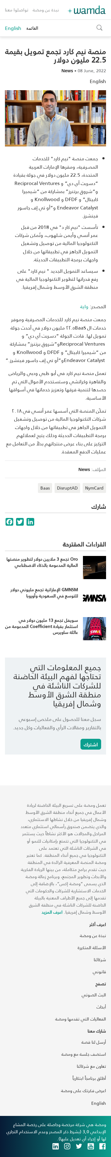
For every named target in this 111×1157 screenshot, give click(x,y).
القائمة (32, 28)
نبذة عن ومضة (46, 10)
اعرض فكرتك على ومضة (83, 1090)
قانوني (99, 971)
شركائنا (100, 959)
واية (84, 306)
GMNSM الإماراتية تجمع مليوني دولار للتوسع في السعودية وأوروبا (44, 592)
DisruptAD (67, 488)
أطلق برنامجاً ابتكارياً (89, 1078)
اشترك (91, 744)
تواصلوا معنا (16, 10)
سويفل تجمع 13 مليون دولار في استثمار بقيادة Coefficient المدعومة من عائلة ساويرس (41, 626)
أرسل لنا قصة (93, 1042)
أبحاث (101, 1007)
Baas (45, 488)
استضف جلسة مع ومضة (83, 1054)
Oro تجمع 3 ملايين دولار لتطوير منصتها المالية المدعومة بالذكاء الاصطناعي (42, 562)
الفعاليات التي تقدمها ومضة (80, 1019)
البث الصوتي (94, 995)
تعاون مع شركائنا (91, 1066)
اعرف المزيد (52, 912)
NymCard (94, 488)
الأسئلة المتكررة (92, 947)
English (13, 28)
